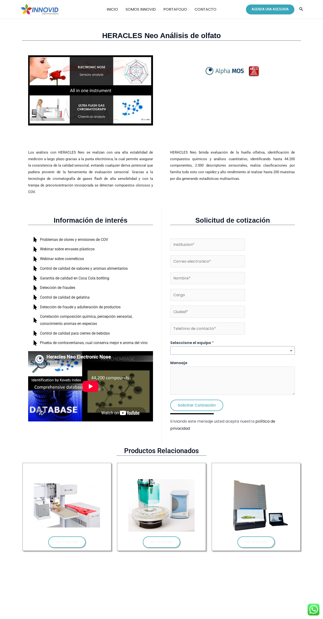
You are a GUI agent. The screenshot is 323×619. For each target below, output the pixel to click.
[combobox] (232, 350)
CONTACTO (205, 9)
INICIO (112, 9)
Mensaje (178, 363)
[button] (270, 9)
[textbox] (173, 351)
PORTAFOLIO (175, 9)
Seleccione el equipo (192, 342)
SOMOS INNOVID (141, 9)
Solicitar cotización (197, 405)
